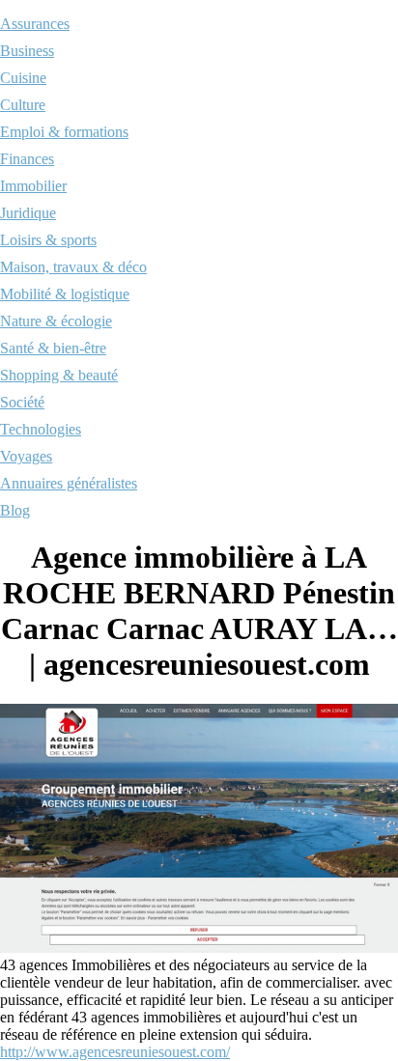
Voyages (26, 456)
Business (27, 50)
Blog (15, 510)
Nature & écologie (56, 321)
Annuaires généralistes (68, 483)
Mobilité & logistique (64, 294)
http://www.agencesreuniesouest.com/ (115, 1052)
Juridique (28, 213)
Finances (27, 159)
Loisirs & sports (48, 240)
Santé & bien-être (53, 348)
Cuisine (23, 78)
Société (22, 402)
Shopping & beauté (59, 375)
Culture (22, 105)
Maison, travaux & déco (73, 267)
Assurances (35, 23)
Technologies (40, 429)
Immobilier (33, 186)
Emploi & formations (64, 132)
